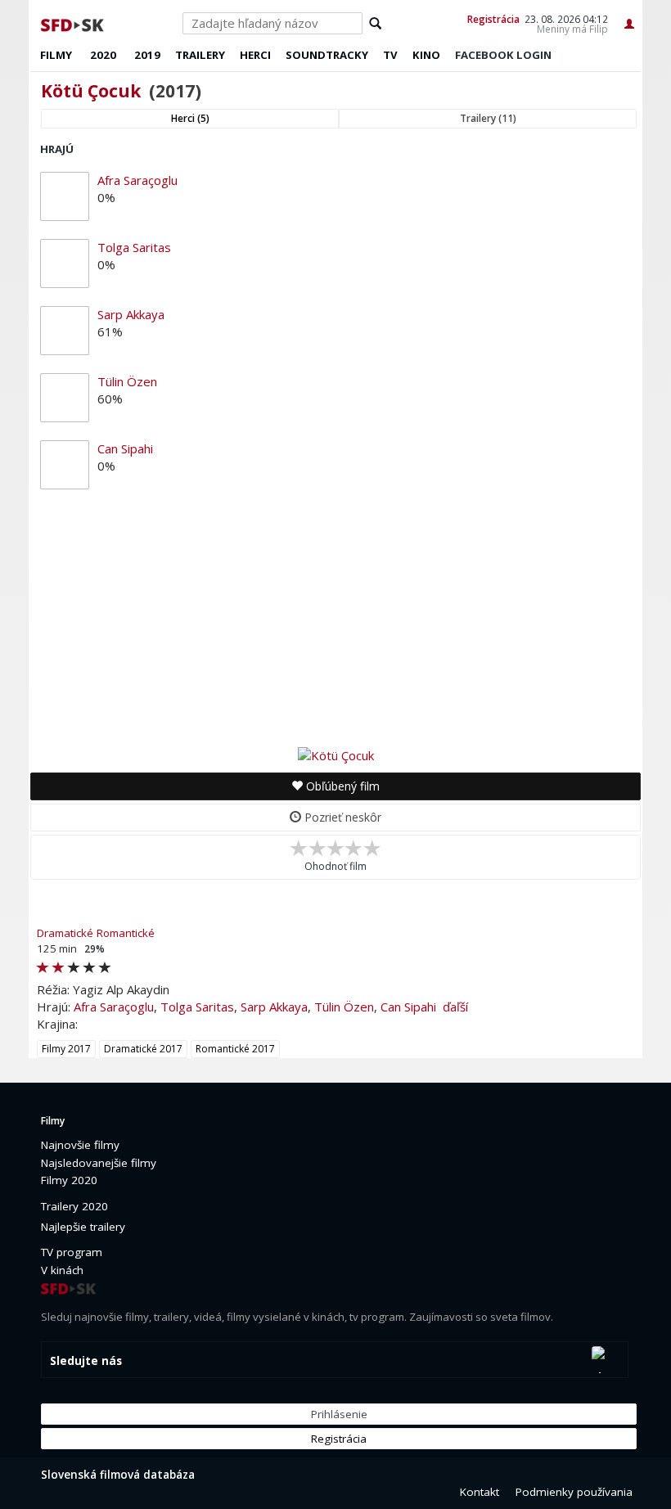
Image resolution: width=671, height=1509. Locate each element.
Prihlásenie (339, 1414)
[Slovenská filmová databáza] (73, 23)
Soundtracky (327, 54)
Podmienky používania (574, 1491)
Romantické (126, 933)
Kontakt (479, 1491)
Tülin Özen (127, 381)
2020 (103, 54)
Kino (426, 54)
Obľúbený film (341, 786)
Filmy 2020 (69, 1180)
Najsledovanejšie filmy (98, 1162)
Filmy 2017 (66, 1049)
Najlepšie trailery (83, 1226)
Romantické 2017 (235, 1049)
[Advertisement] (335, 621)
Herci (255, 54)
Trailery (200, 54)
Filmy (56, 54)
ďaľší (455, 1006)
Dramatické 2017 (143, 1049)
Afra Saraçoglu (137, 180)
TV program (71, 1252)
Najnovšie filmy (80, 1144)
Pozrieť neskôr (341, 817)
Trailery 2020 (74, 1206)
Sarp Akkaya (130, 314)
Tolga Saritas (134, 247)
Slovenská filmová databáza (118, 1474)
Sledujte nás (86, 1361)
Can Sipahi (125, 448)
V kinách (62, 1270)
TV (390, 54)
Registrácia (493, 18)
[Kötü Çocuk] (336, 754)
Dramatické (65, 933)
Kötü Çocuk (91, 90)
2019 (147, 54)
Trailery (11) (488, 118)
